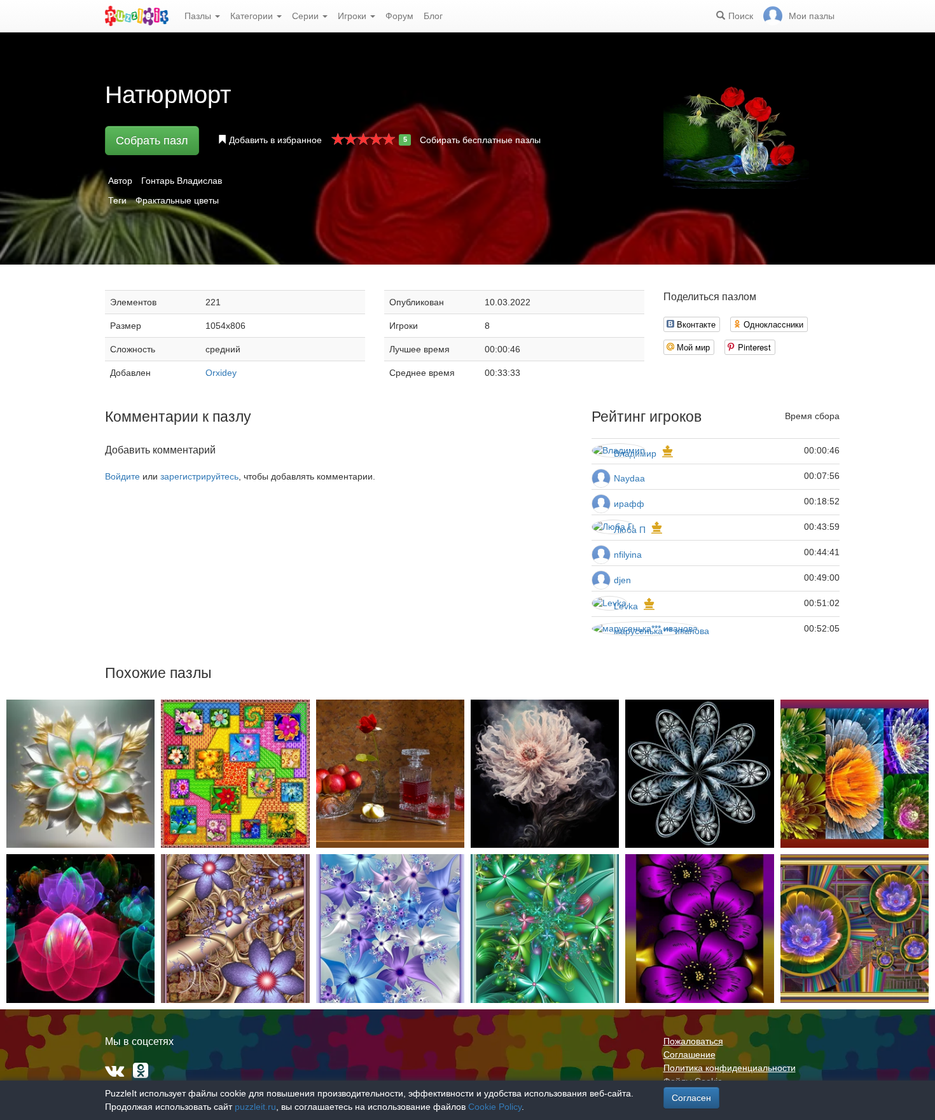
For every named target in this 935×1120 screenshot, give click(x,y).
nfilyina (628, 555)
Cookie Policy (495, 1107)
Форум (399, 16)
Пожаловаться (693, 1041)
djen (622, 580)
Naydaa (629, 478)
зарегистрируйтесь (199, 476)
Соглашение (689, 1054)
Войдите (122, 476)
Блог (433, 16)
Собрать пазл (152, 140)
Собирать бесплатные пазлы (480, 140)
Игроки (353, 16)
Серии (306, 16)
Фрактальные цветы (177, 200)
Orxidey (221, 373)
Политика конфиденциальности (729, 1068)
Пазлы (199, 16)
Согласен (691, 1098)
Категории (252, 16)
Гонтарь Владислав (181, 181)
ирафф (629, 504)
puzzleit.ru (255, 1107)
